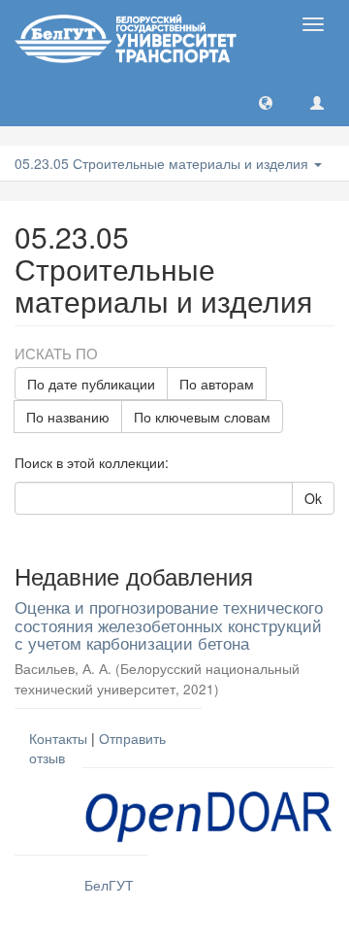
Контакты (58, 738)
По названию (68, 416)
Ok (313, 498)
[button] (265, 101)
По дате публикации (91, 383)
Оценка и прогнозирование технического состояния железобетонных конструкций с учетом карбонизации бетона (169, 624)
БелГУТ (109, 884)
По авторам (216, 383)
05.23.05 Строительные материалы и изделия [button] (163, 163)
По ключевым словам (202, 416)
